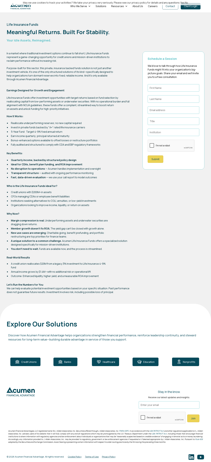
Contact (170, 6)
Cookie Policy (74, 456)
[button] (80, 6)
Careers (153, 6)
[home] (21, 6)
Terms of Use (92, 456)
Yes (182, 2)
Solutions (101, 6)
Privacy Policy (108, 456)
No (186, 2)
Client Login (190, 6)
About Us (138, 6)
